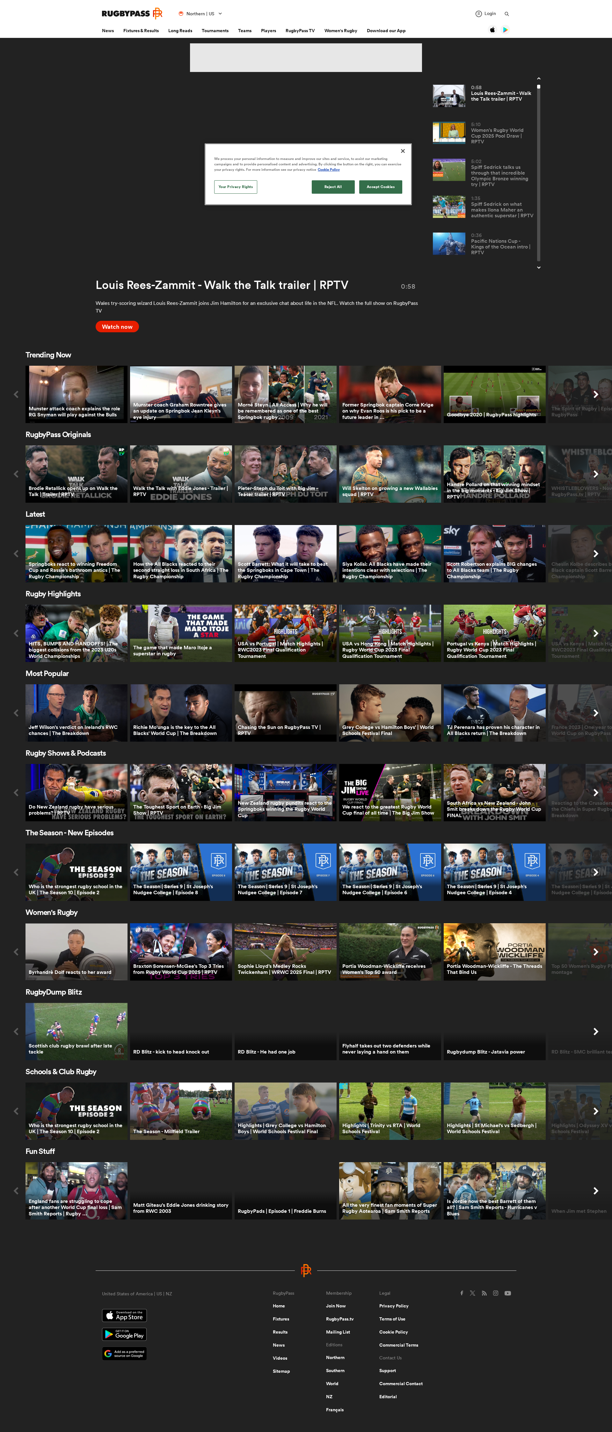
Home (279, 1306)
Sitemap (281, 1371)
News (108, 30)
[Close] (403, 151)
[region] (308, 174)
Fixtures (281, 1319)
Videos (280, 1358)
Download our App (386, 30)
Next (596, 394)
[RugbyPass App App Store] (165, 1316)
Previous (16, 394)
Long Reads (180, 30)
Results (280, 1332)
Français (335, 1410)
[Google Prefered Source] (165, 1354)
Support (387, 1370)
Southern (335, 1370)
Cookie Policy (393, 1332)
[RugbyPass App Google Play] (165, 1335)
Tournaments (215, 30)
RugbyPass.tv (340, 1319)
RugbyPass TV (300, 30)
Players (268, 30)
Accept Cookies (381, 186)
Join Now (336, 1306)
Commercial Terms (398, 1345)
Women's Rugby (340, 30)
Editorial (388, 1396)
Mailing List (338, 1332)
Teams (244, 30)
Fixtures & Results (141, 30)
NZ (329, 1396)
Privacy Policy (394, 1306)
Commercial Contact (401, 1383)
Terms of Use (392, 1319)
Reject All (333, 186)
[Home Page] (132, 13)
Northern (335, 1357)
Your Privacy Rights (236, 186)
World (332, 1383)
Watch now (117, 326)
